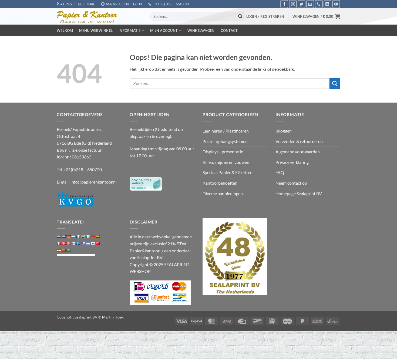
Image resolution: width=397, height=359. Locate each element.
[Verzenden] (240, 16)
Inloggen (283, 130)
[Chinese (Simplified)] (64, 250)
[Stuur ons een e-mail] (310, 4)
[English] (83, 236)
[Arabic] (68, 250)
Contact (229, 30)
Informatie (130, 30)
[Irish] (88, 236)
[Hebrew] (88, 243)
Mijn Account (164, 30)
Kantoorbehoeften (220, 182)
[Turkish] (98, 243)
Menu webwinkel (96, 30)
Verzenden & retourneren (299, 141)
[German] (68, 236)
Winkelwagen (201, 30)
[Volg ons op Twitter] (301, 4)
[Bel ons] (319, 4)
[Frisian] (64, 236)
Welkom (65, 30)
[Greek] (83, 243)
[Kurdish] (59, 250)
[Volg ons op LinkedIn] (327, 4)
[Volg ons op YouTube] (336, 4)
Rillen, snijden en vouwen (226, 162)
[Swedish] (78, 243)
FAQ (279, 172)
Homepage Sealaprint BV (298, 193)
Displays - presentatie (223, 151)
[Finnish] (73, 243)
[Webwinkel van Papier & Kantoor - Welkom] (99, 16)
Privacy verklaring (292, 162)
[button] (265, 16)
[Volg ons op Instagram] (293, 4)
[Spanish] (98, 236)
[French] (78, 236)
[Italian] (59, 243)
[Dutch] (59, 236)
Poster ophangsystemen (225, 141)
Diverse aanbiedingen (223, 193)
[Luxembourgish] (73, 236)
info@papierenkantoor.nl (93, 181)
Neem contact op (291, 182)
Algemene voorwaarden (297, 151)
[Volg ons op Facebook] (284, 4)
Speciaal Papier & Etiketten (228, 172)
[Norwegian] (68, 243)
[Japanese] (93, 243)
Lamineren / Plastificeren (226, 130)
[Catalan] (93, 236)
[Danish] (64, 243)
